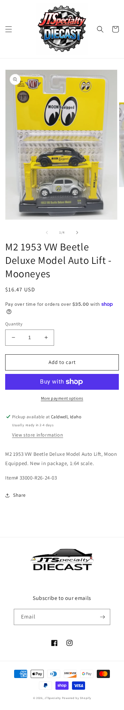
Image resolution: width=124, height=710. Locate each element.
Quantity (13, 324)
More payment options (62, 398)
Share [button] (19, 495)
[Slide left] (46, 232)
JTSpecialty (52, 698)
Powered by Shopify (76, 698)
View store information (37, 435)
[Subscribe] (102, 617)
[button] (8, 29)
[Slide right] (77, 232)
